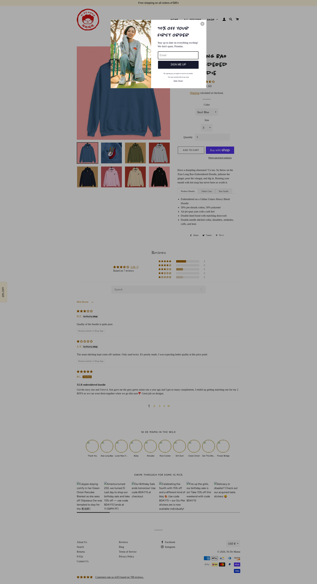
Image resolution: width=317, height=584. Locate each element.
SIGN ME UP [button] (178, 64)
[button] (202, 24)
